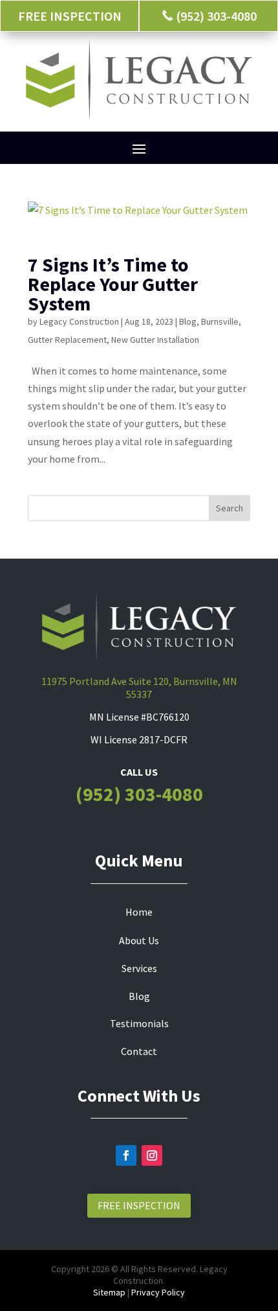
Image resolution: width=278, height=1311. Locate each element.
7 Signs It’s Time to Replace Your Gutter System (113, 284)
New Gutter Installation (155, 339)
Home (139, 911)
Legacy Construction (79, 321)
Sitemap (109, 1292)
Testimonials (139, 1023)
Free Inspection (139, 1205)
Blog (188, 321)
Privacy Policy (158, 1292)
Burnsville (220, 321)
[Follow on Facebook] (126, 1155)
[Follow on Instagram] (152, 1155)
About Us (139, 940)
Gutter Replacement (67, 339)
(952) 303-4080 (139, 794)
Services (139, 968)
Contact (139, 1051)
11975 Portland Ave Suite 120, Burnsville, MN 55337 (139, 687)
